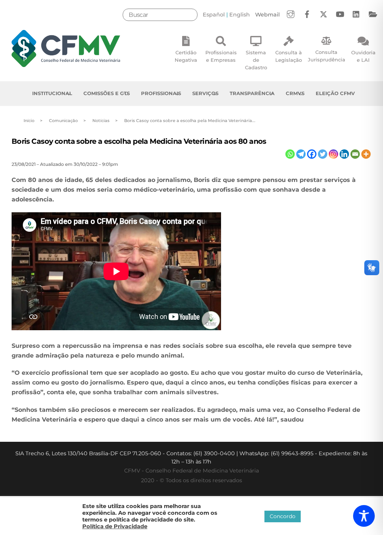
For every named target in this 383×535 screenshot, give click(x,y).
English (239, 14)
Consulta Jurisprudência (326, 56)
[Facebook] (311, 154)
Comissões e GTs (106, 93)
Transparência (252, 93)
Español (214, 14)
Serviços (205, 93)
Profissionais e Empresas (221, 56)
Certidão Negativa (186, 56)
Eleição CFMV (335, 93)
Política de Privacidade (114, 526)
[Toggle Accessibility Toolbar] (364, 516)
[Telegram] (301, 154)
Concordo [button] (282, 516)
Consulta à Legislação (288, 56)
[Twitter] (322, 154)
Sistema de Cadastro (256, 59)
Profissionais (161, 93)
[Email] (355, 154)
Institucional (52, 93)
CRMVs (295, 93)
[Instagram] (333, 154)
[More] (366, 154)
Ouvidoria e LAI (363, 56)
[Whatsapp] (290, 154)
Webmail (267, 14)
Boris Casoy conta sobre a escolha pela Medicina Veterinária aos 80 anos (139, 141)
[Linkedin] (344, 154)
